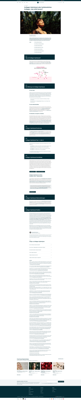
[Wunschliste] (61, 2)
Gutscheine (41, 390)
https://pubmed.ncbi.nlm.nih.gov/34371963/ (34, 312)
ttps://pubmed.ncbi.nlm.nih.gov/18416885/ (41, 341)
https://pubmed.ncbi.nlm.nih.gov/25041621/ (39, 338)
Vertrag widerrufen (31, 394)
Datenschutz (27, 396)
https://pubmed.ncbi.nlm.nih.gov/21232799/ (37, 292)
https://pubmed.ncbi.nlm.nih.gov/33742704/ (43, 270)
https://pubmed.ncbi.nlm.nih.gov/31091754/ (44, 348)
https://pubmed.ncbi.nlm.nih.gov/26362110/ (35, 264)
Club (22, 2)
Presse (24, 396)
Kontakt (29, 390)
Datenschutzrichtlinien (50, 383)
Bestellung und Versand (31, 391)
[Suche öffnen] (58, 2)
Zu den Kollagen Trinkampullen (40, 171)
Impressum (29, 396)
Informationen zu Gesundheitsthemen (35, 396)
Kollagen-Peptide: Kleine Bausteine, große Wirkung (46, 371)
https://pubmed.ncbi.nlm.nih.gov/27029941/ (34, 316)
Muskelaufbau (42, 109)
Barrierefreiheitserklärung (41, 396)
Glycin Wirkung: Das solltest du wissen (22, 371)
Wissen (27, 2)
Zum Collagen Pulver (32, 171)
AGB (46, 383)
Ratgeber (41, 391)
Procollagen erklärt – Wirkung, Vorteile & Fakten (34, 371)
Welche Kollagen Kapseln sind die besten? (57, 371)
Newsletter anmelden (61, 381)
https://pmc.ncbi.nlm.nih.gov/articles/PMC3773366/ (45, 325)
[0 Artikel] (63, 2)
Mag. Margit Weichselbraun (35, 232)
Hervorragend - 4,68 (19, 0)
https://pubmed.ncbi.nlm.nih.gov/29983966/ (37, 329)
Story (24, 2)
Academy (53, 390)
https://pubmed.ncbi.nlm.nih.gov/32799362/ (39, 273)
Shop (17, 2)
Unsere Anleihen (22, 396)
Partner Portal (53, 391)
